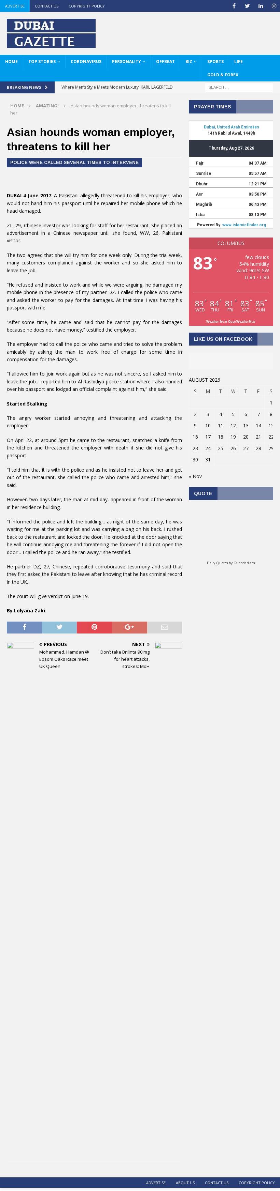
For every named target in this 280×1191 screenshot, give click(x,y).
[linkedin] (261, 6)
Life (238, 61)
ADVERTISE (15, 6)
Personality (126, 61)
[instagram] (274, 6)
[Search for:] (239, 87)
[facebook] (234, 6)
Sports (215, 61)
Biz (188, 61)
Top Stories (42, 61)
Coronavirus (86, 61)
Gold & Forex (222, 75)
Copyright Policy (87, 6)
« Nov (195, 476)
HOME (11, 61)
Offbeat (165, 61)
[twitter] (247, 6)
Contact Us (46, 6)
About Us (185, 1182)
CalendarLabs (244, 563)
